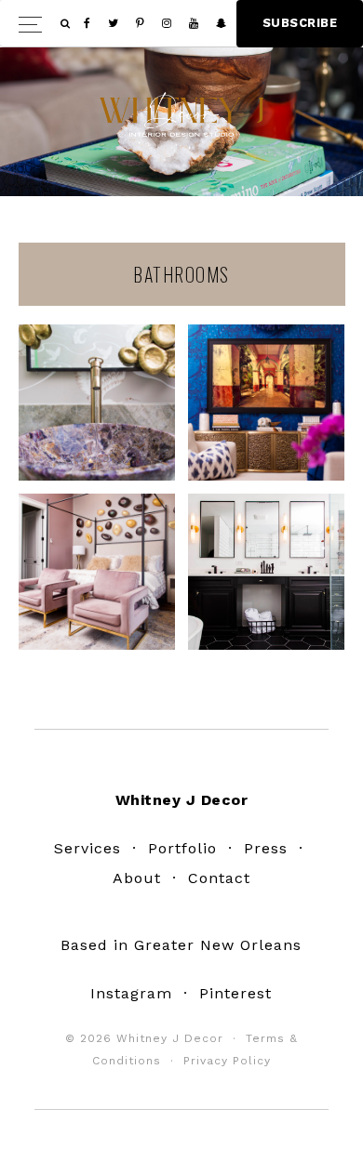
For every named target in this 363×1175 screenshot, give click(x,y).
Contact (219, 878)
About (137, 878)
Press (266, 848)
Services (87, 848)
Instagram (131, 993)
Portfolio (182, 848)
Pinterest (235, 993)
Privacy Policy (227, 1060)
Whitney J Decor (181, 117)
